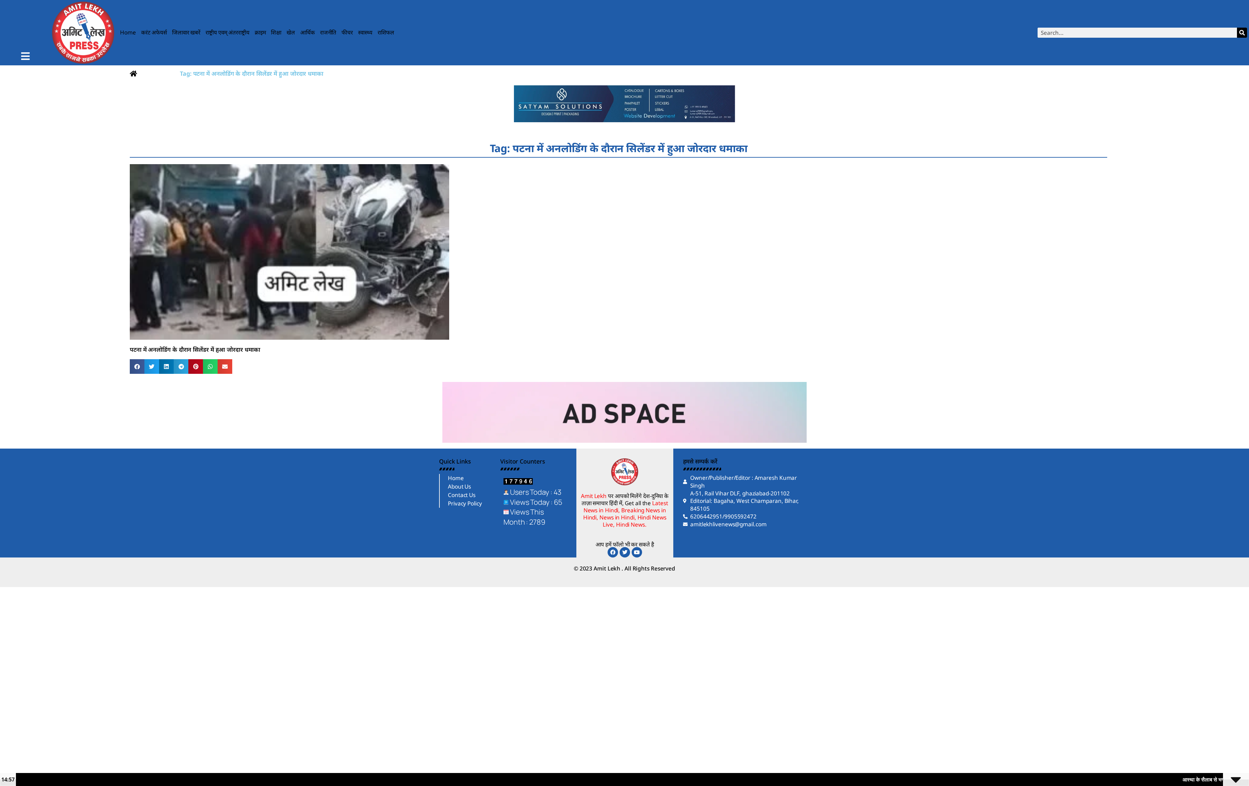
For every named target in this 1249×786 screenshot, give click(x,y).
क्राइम (260, 32)
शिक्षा (276, 32)
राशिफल (386, 32)
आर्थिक (307, 32)
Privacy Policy (465, 503)
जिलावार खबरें (186, 32)
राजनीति (328, 32)
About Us (459, 486)
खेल (291, 32)
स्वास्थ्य (365, 32)
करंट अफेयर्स (154, 32)
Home (128, 32)
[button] (137, 366)
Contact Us (462, 495)
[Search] (1242, 33)
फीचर (347, 32)
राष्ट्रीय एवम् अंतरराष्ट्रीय (227, 32)
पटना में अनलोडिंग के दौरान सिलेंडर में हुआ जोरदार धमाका (195, 349)
